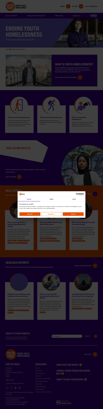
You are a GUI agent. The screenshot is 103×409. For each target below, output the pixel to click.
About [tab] (74, 199)
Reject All (29, 214)
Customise (50, 214)
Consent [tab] (29, 199)
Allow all (73, 214)
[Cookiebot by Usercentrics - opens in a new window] (77, 194)
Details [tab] (51, 199)
